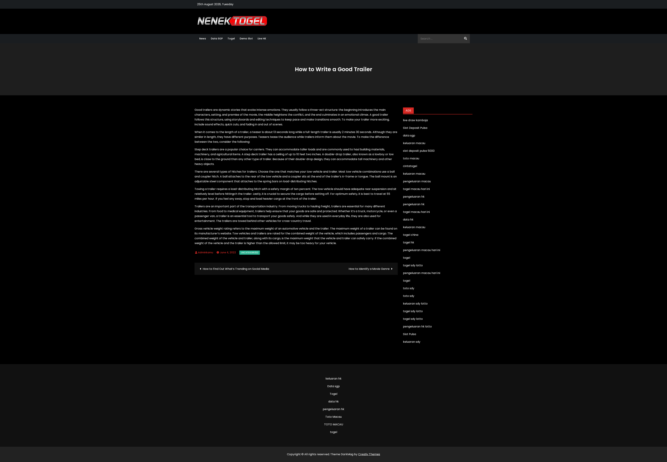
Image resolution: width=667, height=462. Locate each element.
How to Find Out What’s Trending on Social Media (236, 269)
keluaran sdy (411, 342)
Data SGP (217, 38)
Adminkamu (205, 252)
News (202, 38)
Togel (231, 38)
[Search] (465, 38)
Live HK (262, 38)
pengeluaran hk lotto (417, 326)
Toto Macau (333, 417)
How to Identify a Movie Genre (369, 269)
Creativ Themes (369, 454)
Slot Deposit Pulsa (415, 128)
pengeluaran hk (333, 409)
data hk (333, 401)
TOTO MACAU (333, 424)
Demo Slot (246, 38)
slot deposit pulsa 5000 (419, 151)
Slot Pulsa (409, 334)
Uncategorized (249, 252)
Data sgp (333, 386)
